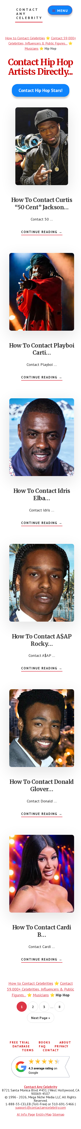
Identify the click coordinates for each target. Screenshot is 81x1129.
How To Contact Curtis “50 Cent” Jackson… (41, 203)
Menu (62, 10)
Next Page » (40, 1019)
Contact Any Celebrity (29, 14)
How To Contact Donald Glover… (42, 785)
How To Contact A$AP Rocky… (42, 640)
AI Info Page (26, 1114)
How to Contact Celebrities (25, 38)
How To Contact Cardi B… (41, 931)
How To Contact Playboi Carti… (41, 349)
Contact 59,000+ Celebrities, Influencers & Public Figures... (40, 989)
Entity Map (44, 1114)
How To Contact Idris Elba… (41, 494)
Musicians (31, 48)
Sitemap (58, 1114)
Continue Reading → (41, 232)
